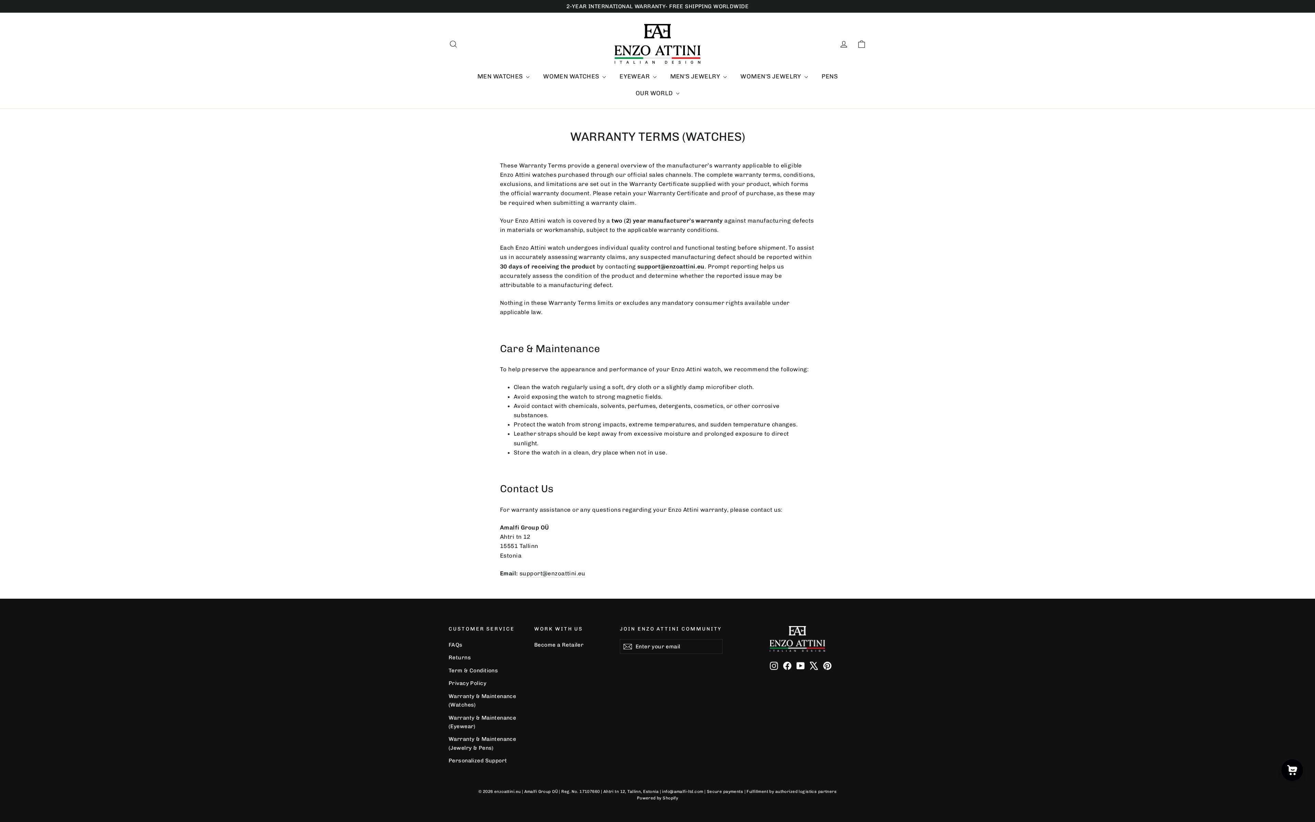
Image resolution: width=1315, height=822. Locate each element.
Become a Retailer (559, 645)
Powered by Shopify (657, 798)
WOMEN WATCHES (572, 76)
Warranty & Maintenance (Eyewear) (482, 722)
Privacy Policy (467, 683)
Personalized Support (478, 760)
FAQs (456, 645)
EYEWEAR (635, 76)
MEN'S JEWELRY (696, 76)
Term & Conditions (473, 670)
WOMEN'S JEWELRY (771, 76)
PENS (830, 76)
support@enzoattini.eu (552, 573)
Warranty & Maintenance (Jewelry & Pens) (482, 743)
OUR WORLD (655, 93)
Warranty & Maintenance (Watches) (482, 700)
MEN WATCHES (500, 76)
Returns (460, 657)
